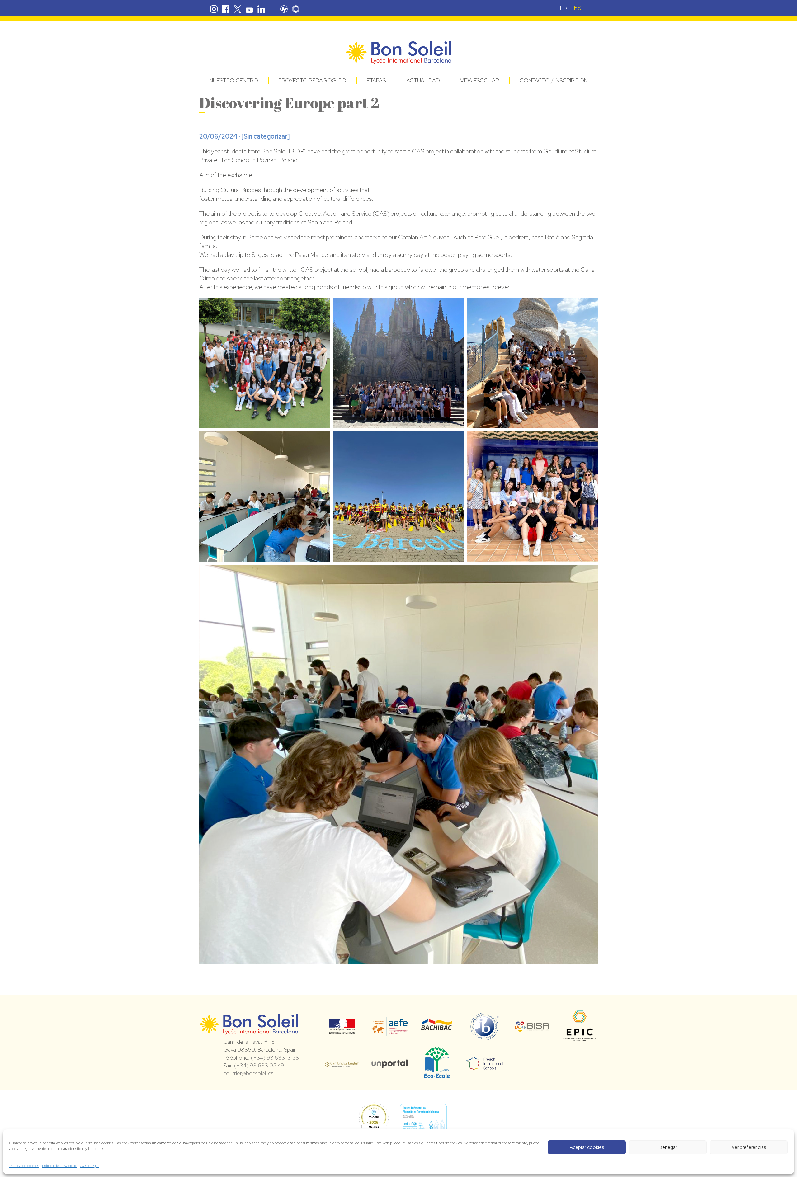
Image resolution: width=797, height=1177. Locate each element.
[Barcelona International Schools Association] (532, 1028)
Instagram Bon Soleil (214, 9)
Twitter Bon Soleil (237, 9)
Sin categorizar (265, 136)
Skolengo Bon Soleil (295, 9)
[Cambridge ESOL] (342, 1064)
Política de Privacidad (59, 1165)
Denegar (668, 1147)
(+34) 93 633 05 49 (259, 1065)
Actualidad (423, 80)
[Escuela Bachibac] (437, 1028)
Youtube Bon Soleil (249, 9)
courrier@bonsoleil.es (248, 1073)
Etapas (376, 80)
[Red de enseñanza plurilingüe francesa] (484, 1066)
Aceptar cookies (587, 1147)
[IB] (484, 1037)
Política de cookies (24, 1165)
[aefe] (389, 1031)
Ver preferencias (749, 1147)
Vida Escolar (479, 80)
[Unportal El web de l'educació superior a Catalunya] (389, 1064)
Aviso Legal (89, 1165)
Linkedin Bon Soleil (261, 9)
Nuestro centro (233, 80)
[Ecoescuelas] (437, 1075)
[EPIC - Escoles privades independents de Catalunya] (579, 1041)
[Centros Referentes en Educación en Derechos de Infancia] (423, 1117)
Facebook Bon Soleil (225, 9)
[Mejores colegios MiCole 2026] (373, 1117)
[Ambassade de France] (342, 1030)
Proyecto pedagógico (312, 80)
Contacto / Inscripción (554, 80)
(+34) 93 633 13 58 (275, 1057)
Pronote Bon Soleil (284, 9)
